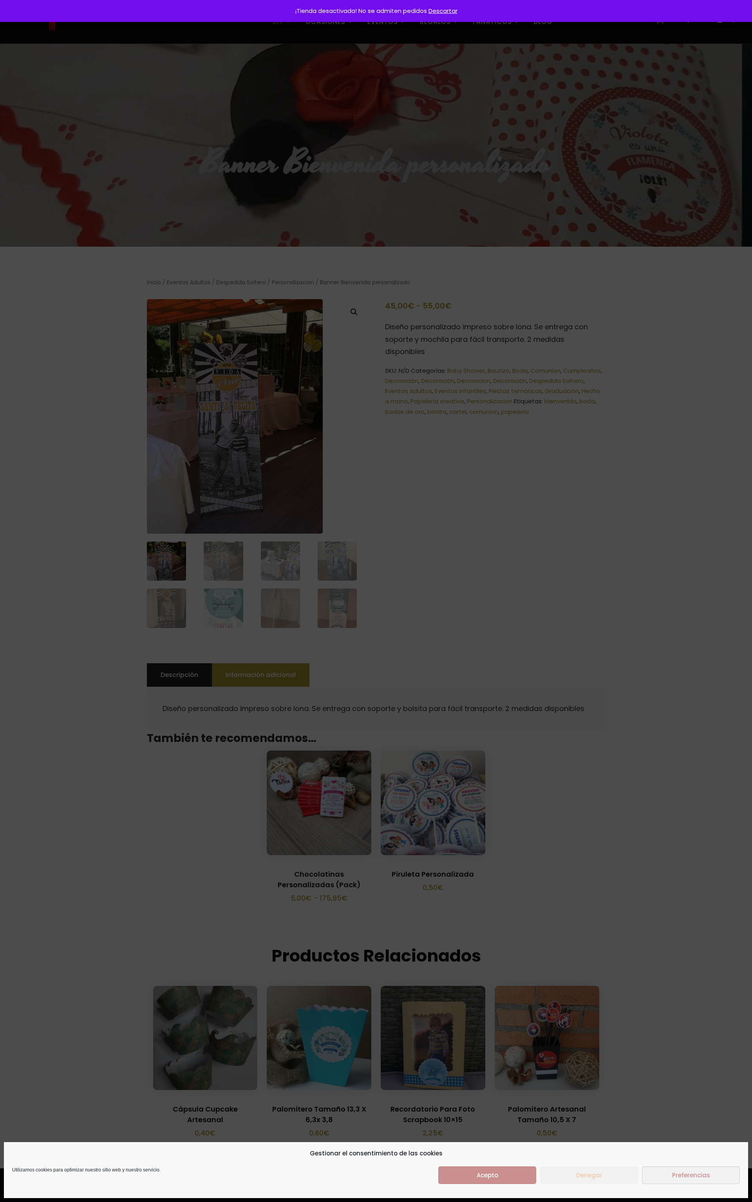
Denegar (589, 1175)
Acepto (487, 1175)
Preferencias (691, 1175)
